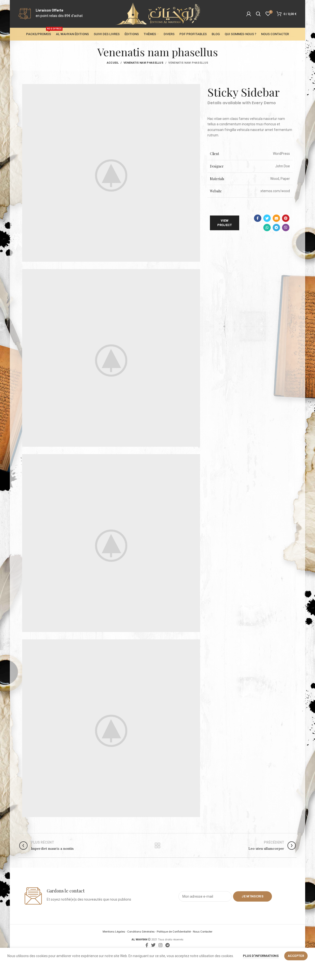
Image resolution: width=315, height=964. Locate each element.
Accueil (113, 62)
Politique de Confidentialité (174, 931)
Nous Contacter (202, 931)
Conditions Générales (141, 931)
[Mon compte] (248, 14)
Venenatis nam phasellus (143, 62)
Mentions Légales (114, 931)
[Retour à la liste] (157, 845)
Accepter (296, 956)
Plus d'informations (261, 956)
